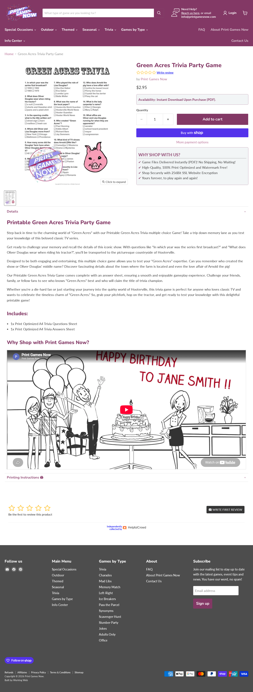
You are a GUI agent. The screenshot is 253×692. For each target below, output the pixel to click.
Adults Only (107, 634)
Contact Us (239, 40)
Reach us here (190, 13)
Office (103, 640)
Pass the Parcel (109, 605)
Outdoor (48, 29)
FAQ (201, 29)
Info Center (14, 40)
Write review (165, 72)
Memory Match (109, 587)
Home (9, 54)
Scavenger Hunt (110, 617)
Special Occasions (19, 29)
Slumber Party (108, 622)
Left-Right (106, 593)
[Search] (159, 13)
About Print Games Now (229, 29)
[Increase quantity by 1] (168, 119)
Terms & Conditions (60, 672)
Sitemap (79, 672)
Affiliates (22, 672)
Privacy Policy (38, 672)
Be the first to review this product (30, 514)
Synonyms (106, 611)
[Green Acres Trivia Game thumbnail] (10, 198)
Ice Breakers (107, 599)
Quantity (142, 110)
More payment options (192, 142)
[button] (126, 211)
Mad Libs (105, 581)
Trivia (109, 29)
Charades (105, 575)
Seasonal (90, 29)
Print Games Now (154, 79)
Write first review (227, 509)
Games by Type (133, 29)
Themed (68, 29)
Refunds (9, 672)
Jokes (103, 628)
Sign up (202, 603)
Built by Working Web (16, 680)
